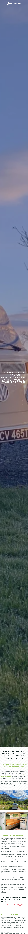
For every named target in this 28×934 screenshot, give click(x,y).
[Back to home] (14, 3)
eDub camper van (8, 876)
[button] (2, 3)
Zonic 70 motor (23, 876)
